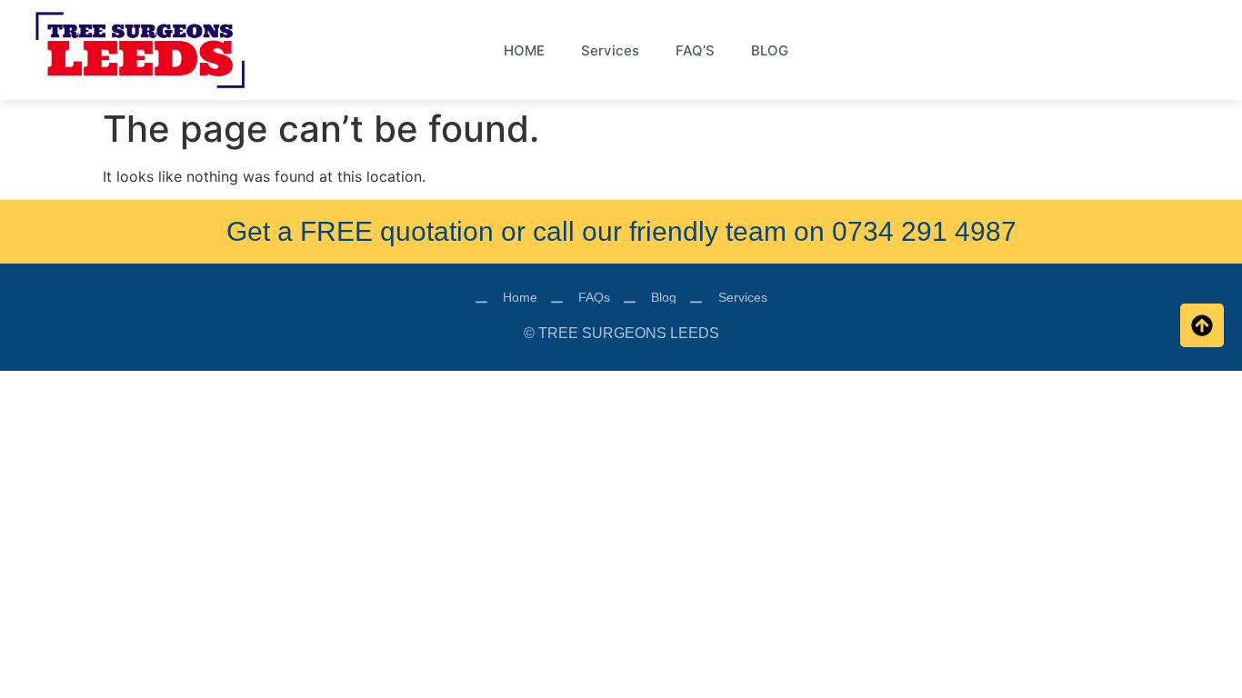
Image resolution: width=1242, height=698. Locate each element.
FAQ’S (695, 50)
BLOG (769, 50)
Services (610, 50)
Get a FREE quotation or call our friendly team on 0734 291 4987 (621, 231)
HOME (524, 50)
